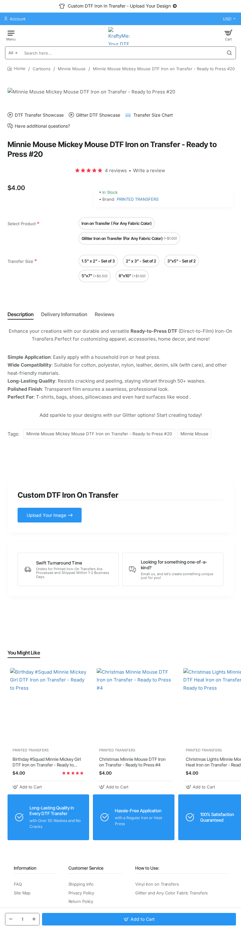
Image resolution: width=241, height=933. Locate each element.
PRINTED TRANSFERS (137, 199)
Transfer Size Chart (153, 115)
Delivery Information (64, 314)
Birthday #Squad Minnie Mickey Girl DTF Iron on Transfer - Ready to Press (47, 762)
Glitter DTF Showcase (98, 115)
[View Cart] (228, 35)
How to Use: (147, 868)
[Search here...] (229, 53)
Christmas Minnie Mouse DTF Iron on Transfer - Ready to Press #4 (132, 761)
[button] (139, 919)
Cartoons (42, 68)
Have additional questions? (42, 126)
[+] (34, 919)
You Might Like (24, 652)
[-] (10, 919)
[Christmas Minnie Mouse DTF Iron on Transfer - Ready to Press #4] (135, 706)
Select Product (22, 223)
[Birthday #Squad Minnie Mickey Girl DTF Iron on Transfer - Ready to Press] (48, 706)
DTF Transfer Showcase (39, 115)
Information (25, 868)
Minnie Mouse (72, 68)
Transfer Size (20, 261)
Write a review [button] (149, 170)
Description (21, 314)
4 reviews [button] (116, 170)
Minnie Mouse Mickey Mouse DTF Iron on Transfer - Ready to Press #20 (99, 433)
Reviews (104, 314)
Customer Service (86, 868)
